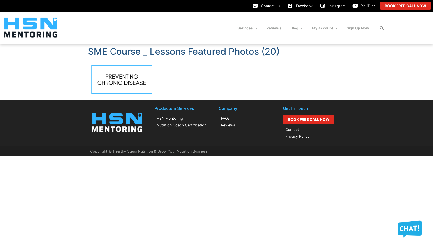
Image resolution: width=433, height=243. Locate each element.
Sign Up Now (358, 28)
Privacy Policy (297, 136)
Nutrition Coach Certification (181, 125)
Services (245, 28)
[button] (382, 28)
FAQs (225, 118)
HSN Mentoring (170, 118)
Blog (294, 28)
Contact (292, 129)
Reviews (273, 28)
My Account (322, 28)
